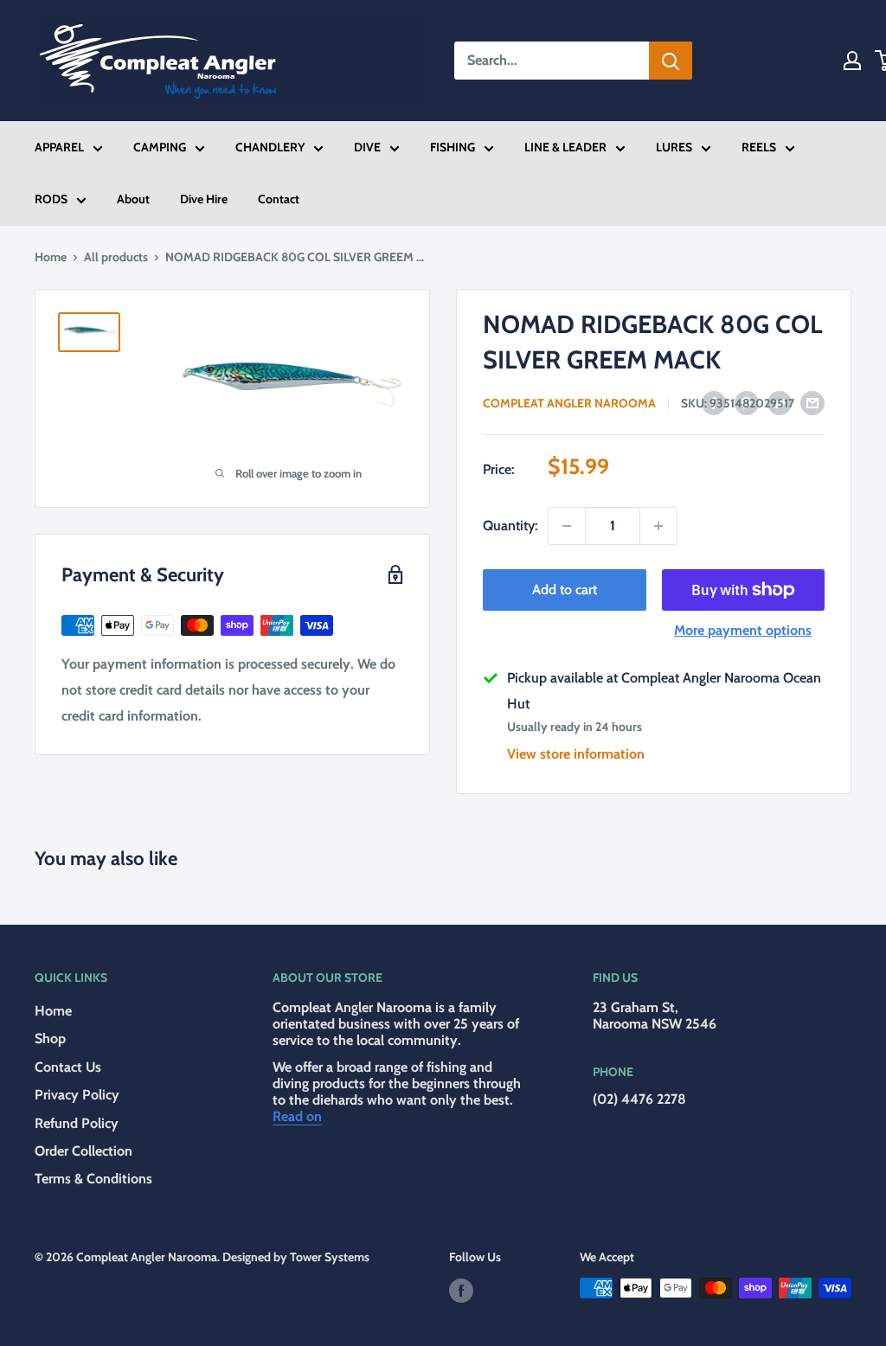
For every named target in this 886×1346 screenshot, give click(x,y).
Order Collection (83, 1151)
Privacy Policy (77, 1094)
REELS (759, 147)
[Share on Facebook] (714, 402)
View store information (576, 754)
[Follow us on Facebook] (461, 1290)
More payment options (743, 630)
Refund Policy (77, 1123)
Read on (297, 1116)
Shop (50, 1038)
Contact (278, 199)
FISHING (452, 147)
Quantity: (510, 525)
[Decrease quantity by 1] (567, 526)
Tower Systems (329, 1257)
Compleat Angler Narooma (569, 403)
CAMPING (159, 147)
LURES (674, 147)
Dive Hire (204, 199)
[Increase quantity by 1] (658, 526)
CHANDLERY (270, 147)
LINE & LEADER (565, 147)
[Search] (670, 61)
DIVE (367, 147)
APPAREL (59, 147)
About (133, 199)
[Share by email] (812, 402)
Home (51, 257)
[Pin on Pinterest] (747, 402)
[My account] (852, 60)
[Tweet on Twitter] (779, 402)
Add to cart (564, 589)
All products (116, 257)
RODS (51, 199)
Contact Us (68, 1067)
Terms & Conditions (93, 1178)
